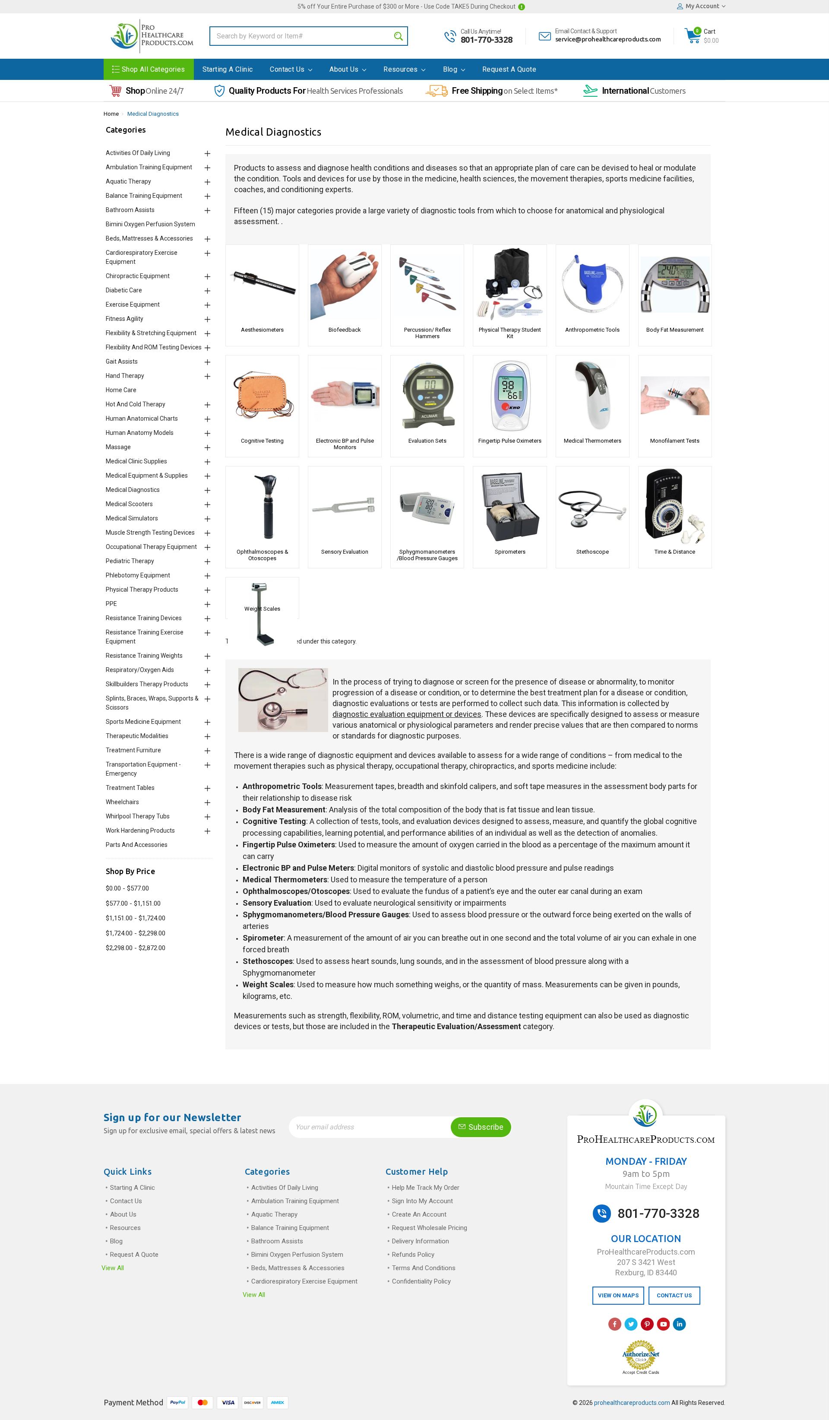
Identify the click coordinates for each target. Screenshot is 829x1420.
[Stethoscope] (592, 506)
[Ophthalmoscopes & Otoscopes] (262, 506)
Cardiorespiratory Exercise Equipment (304, 1281)
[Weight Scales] (262, 590)
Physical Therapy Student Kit (510, 332)
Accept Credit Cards (641, 1372)
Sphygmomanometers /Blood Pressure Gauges (427, 554)
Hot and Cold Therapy (135, 404)
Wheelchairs (122, 802)
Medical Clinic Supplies (136, 461)
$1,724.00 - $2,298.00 (135, 933)
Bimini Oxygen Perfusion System (150, 224)
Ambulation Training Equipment (149, 167)
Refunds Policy (413, 1254)
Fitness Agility (124, 318)
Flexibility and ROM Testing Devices (154, 347)
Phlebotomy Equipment (138, 575)
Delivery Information (420, 1241)
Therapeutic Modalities (137, 735)
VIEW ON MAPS (618, 1295)
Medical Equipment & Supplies (147, 475)
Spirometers (510, 551)
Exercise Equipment (133, 304)
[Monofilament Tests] (675, 395)
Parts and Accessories (137, 844)
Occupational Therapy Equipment (151, 546)
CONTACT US (674, 1295)
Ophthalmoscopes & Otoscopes (262, 554)
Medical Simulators (132, 518)
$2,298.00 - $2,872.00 (135, 948)
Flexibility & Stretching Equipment (151, 333)
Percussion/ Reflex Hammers (427, 332)
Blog (451, 69)
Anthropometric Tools (592, 329)
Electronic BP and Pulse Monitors (345, 443)
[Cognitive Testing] (262, 395)
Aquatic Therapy (128, 181)
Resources (401, 69)
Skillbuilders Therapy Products (147, 684)
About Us (345, 69)
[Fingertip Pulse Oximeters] (509, 395)
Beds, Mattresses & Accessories (149, 238)
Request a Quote (509, 69)
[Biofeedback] (344, 284)
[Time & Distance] (675, 506)
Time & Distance (675, 551)
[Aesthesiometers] (262, 284)
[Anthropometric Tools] (592, 284)
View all (112, 1268)
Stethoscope (592, 551)
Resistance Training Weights (144, 655)
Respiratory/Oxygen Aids (140, 669)
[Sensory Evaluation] (344, 506)
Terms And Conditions (424, 1268)
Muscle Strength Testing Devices (150, 532)
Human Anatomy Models (140, 432)
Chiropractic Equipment (138, 276)
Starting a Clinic (228, 69)
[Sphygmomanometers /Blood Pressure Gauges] (427, 506)
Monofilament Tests (674, 440)
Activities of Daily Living (138, 152)
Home (111, 114)
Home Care (121, 390)
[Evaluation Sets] (427, 395)
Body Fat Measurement (675, 329)
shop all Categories (153, 69)
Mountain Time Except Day (646, 1186)
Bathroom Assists (130, 209)
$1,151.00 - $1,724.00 (135, 918)
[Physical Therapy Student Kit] (509, 284)
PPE (111, 603)
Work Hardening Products (140, 830)
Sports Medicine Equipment (143, 721)
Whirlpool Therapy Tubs (138, 816)
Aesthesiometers (262, 329)
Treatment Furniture (133, 750)
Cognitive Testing (262, 440)
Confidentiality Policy (421, 1281)
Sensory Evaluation (344, 551)
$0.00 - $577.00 (127, 888)
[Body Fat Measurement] (675, 284)
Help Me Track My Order (425, 1188)
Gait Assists (122, 361)
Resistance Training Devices (144, 618)
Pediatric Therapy (130, 561)
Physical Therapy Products (142, 589)
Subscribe (485, 1127)
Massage (118, 447)
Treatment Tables (130, 787)
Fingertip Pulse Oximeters (509, 440)
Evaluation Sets (427, 440)
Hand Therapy (125, 375)
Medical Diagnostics (153, 114)
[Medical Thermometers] (592, 395)
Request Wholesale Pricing (429, 1228)
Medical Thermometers (592, 440)
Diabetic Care (124, 290)
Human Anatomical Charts (142, 418)
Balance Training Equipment (144, 195)
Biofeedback (345, 329)
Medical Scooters (129, 504)
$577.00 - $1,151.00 (133, 903)
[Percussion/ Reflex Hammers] (427, 284)
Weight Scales (262, 608)
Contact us (288, 69)
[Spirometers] (509, 506)
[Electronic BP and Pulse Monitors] (344, 395)
